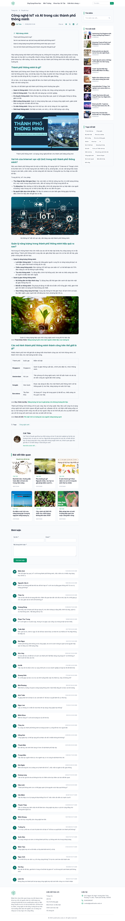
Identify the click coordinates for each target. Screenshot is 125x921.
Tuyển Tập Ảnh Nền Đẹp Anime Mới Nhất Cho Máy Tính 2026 (100, 70)
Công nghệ (99, 131)
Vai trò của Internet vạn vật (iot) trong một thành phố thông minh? (34, 40)
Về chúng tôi (50, 910)
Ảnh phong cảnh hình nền (102, 152)
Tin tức (15, 476)
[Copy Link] (77, 24)
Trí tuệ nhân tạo (89, 131)
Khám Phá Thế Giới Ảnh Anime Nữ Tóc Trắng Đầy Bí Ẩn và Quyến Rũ (101, 114)
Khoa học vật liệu (99, 134)
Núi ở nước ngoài (89, 159)
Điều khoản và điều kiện (53, 905)
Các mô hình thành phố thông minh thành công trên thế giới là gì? (34, 47)
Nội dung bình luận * (20, 544)
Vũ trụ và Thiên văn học (98, 148)
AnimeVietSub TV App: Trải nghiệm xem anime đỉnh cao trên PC (101, 88)
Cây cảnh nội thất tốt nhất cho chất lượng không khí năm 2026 (43, 513)
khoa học (94, 141)
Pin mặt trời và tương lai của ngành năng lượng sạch (43, 417)
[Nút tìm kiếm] (112, 3)
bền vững (87, 162)
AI (100, 141)
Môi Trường (47, 3)
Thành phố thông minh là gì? (23, 37)
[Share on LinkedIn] (73, 24)
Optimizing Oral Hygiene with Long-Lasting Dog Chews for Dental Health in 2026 (101, 35)
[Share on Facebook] (66, 24)
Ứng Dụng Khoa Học (34, 3)
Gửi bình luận (20, 560)
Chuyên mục (25, 10)
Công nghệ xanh (24, 424)
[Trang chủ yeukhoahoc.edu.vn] (13, 3)
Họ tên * (16, 537)
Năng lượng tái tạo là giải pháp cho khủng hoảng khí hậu (48, 402)
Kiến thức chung (73, 3)
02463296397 (88, 900)
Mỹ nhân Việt (88, 134)
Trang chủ (14, 10)
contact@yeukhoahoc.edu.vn (93, 903)
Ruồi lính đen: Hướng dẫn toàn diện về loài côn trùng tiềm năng (22, 481)
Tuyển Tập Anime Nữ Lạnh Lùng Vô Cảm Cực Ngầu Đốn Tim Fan (101, 96)
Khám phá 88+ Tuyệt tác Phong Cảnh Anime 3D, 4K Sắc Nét (100, 105)
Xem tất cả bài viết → (29, 445)
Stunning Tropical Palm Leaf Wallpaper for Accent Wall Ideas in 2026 (101, 44)
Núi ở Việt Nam (89, 145)
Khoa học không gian (99, 138)
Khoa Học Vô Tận (59, 3)
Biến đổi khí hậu (101, 159)
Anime (86, 141)
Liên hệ (48, 899)
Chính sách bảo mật (52, 907)
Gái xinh (87, 148)
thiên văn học (88, 152)
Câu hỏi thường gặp (52, 902)
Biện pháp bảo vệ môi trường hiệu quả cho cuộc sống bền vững (67, 513)
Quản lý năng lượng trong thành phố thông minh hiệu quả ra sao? (34, 43)
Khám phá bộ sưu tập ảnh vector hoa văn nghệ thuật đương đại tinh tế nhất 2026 (101, 52)
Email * (48, 537)
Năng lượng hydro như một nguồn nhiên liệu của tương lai (48, 340)
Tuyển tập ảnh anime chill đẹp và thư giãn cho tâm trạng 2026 (101, 61)
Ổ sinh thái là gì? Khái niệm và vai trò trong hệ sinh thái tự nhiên (68, 481)
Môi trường (88, 138)
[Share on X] (69, 24)
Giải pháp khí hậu (100, 145)
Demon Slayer (101, 155)
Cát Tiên (27, 433)
